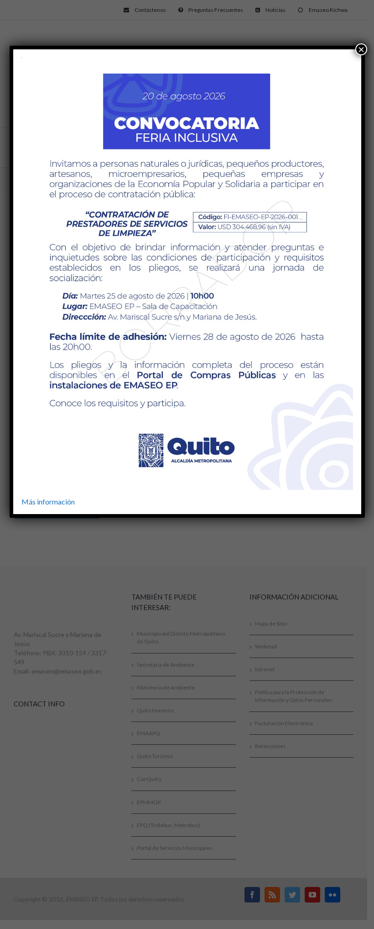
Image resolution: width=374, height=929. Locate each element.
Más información (48, 501)
